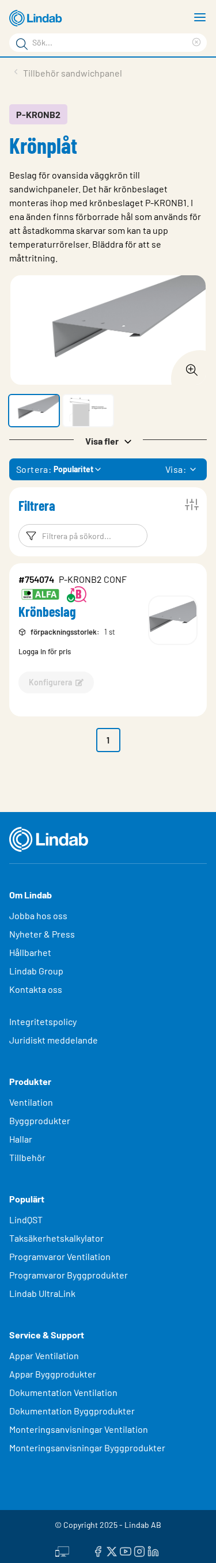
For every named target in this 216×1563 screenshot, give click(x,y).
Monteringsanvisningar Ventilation (78, 1429)
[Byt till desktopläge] (62, 1549)
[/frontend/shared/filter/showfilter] (192, 504)
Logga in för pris (44, 651)
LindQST (26, 1219)
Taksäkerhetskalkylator (56, 1237)
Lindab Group (36, 970)
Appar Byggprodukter (52, 1373)
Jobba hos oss (38, 915)
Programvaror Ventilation (60, 1256)
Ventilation (31, 1102)
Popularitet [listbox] (73, 469)
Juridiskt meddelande (53, 1039)
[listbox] (193, 469)
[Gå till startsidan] (37, 18)
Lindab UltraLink (42, 1293)
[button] (34, 410)
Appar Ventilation (44, 1355)
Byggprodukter (39, 1120)
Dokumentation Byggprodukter (72, 1410)
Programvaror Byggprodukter (68, 1274)
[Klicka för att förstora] (188, 367)
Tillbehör (27, 1157)
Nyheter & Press (42, 933)
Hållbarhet (30, 952)
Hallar (20, 1138)
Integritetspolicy (43, 1021)
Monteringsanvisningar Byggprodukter (87, 1447)
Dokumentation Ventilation (63, 1392)
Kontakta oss (35, 989)
